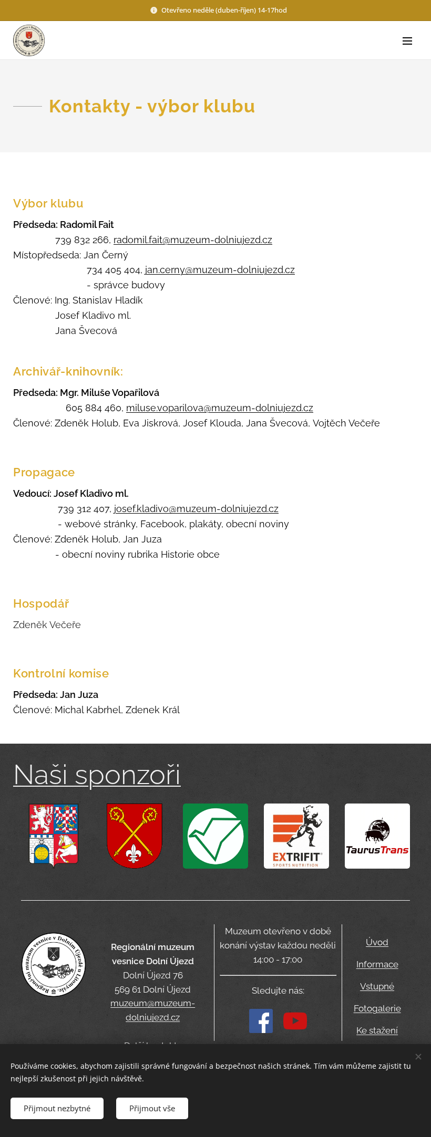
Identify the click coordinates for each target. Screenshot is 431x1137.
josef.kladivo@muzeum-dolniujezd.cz (196, 508)
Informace (377, 964)
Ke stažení (377, 1030)
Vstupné (377, 986)
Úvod (377, 942)
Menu (407, 40)
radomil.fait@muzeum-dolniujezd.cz (193, 239)
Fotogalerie (377, 1008)
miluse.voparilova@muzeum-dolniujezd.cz (219, 407)
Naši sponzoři (97, 774)
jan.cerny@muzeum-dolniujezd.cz (220, 269)
